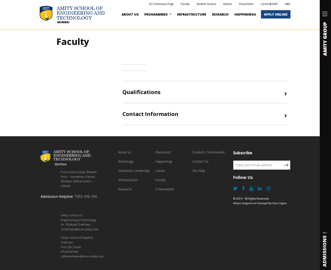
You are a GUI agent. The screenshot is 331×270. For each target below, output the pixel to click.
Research (220, 14)
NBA (287, 4)
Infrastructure (128, 180)
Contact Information (150, 114)
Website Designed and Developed (250, 203)
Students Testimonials (208, 152)
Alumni (227, 4)
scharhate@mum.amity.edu (79, 229)
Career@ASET (269, 4)
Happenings (163, 161)
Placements (246, 4)
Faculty (185, 4)
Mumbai (63, 22)
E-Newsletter (164, 189)
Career (160, 170)
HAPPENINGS (245, 14)
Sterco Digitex (279, 203)
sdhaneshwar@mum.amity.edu (82, 256)
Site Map (198, 170)
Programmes (156, 14)
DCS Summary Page (161, 4)
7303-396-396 (85, 196)
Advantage (126, 161)
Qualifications (141, 92)
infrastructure (191, 14)
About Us (130, 14)
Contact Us (200, 161)
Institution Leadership (134, 170)
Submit (286, 165)
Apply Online (276, 14)
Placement (163, 152)
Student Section (206, 4)
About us (124, 152)
